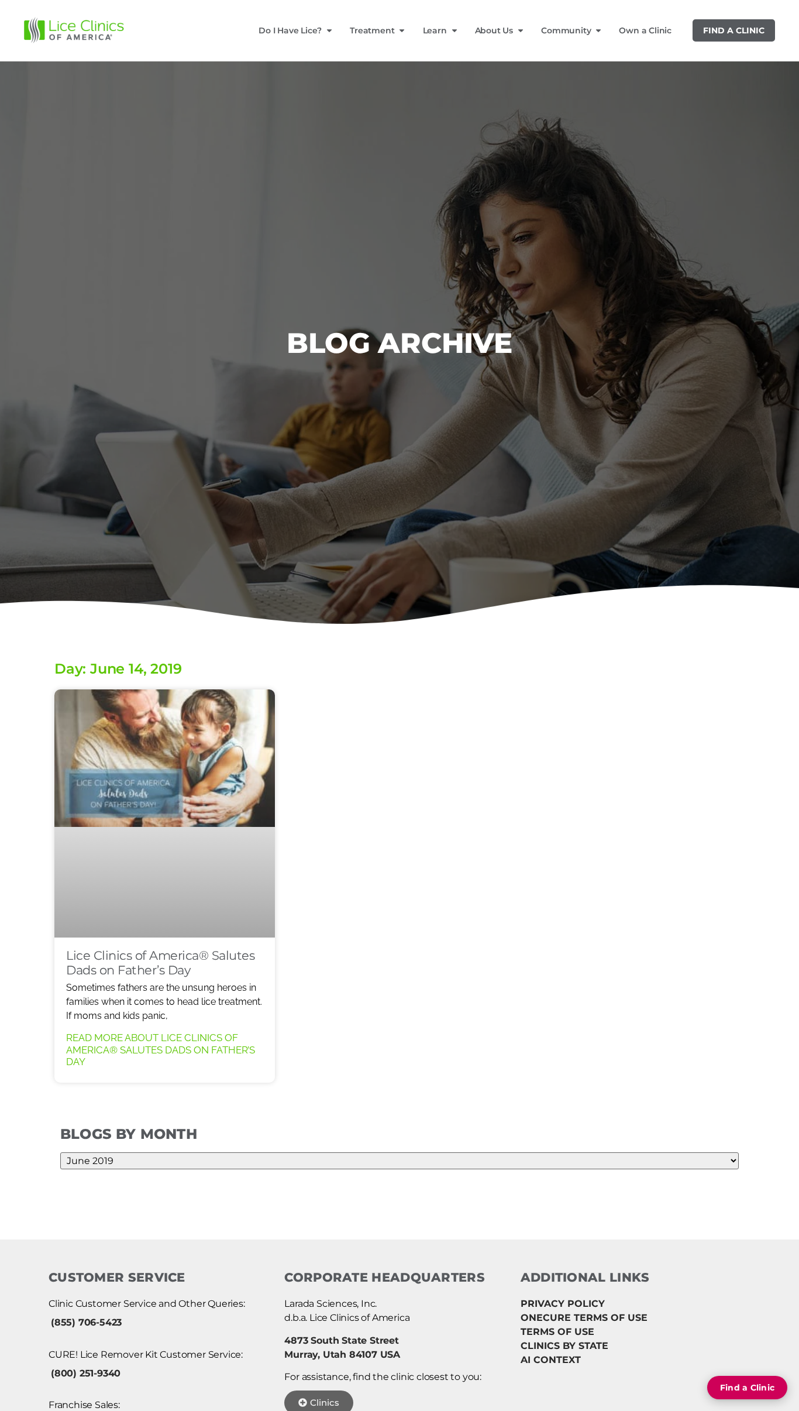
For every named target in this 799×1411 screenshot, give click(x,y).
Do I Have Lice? (290, 30)
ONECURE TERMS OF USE (584, 1317)
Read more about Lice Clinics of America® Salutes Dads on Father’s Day (160, 1049)
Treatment (372, 30)
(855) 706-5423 (86, 1322)
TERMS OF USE (557, 1331)
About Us (494, 30)
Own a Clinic (645, 30)
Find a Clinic (733, 30)
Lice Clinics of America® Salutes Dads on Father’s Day (160, 962)
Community (566, 30)
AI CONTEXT (551, 1359)
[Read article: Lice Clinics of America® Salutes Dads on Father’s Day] (164, 813)
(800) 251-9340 (85, 1373)
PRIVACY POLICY (563, 1303)
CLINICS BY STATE (564, 1345)
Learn (435, 30)
